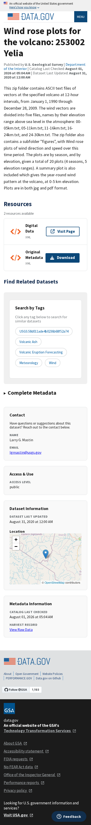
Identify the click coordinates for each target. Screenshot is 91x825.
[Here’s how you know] (45, 5)
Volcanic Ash (28, 342)
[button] (46, 554)
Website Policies (52, 674)
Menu (80, 17)
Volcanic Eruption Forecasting (41, 352)
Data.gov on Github (48, 678)
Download (66, 257)
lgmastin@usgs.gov (25, 452)
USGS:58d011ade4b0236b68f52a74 (43, 331)
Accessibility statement (24, 751)
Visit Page (66, 231)
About (7, 674)
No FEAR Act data (18, 766)
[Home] (30, 16)
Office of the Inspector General (30, 774)
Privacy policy (16, 790)
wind (52, 363)
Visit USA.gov (16, 815)
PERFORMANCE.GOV (19, 678)
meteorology (28, 363)
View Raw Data (21, 629)
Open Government (26, 674)
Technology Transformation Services (37, 730)
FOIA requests (16, 759)
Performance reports (22, 782)
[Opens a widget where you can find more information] (69, 817)
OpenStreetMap (55, 582)
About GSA (13, 743)
